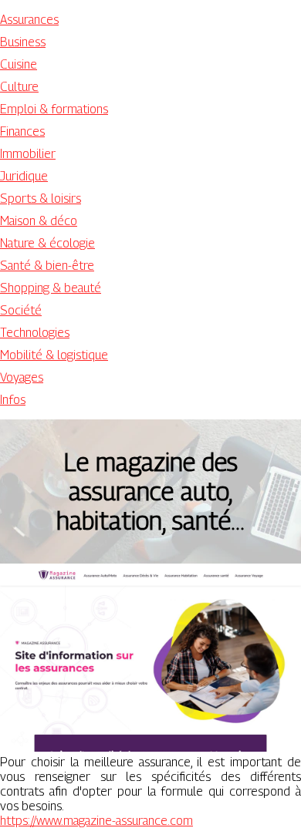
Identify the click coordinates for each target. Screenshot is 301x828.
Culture (19, 86)
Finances (22, 131)
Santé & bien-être (47, 265)
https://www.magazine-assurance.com (96, 820)
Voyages (21, 377)
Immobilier (28, 153)
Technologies (34, 332)
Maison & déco (38, 221)
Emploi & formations (54, 109)
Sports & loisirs (40, 198)
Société (21, 310)
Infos (12, 399)
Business (23, 42)
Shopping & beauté (50, 288)
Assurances (29, 19)
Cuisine (18, 64)
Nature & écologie (47, 243)
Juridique (24, 176)
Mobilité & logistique (54, 355)
